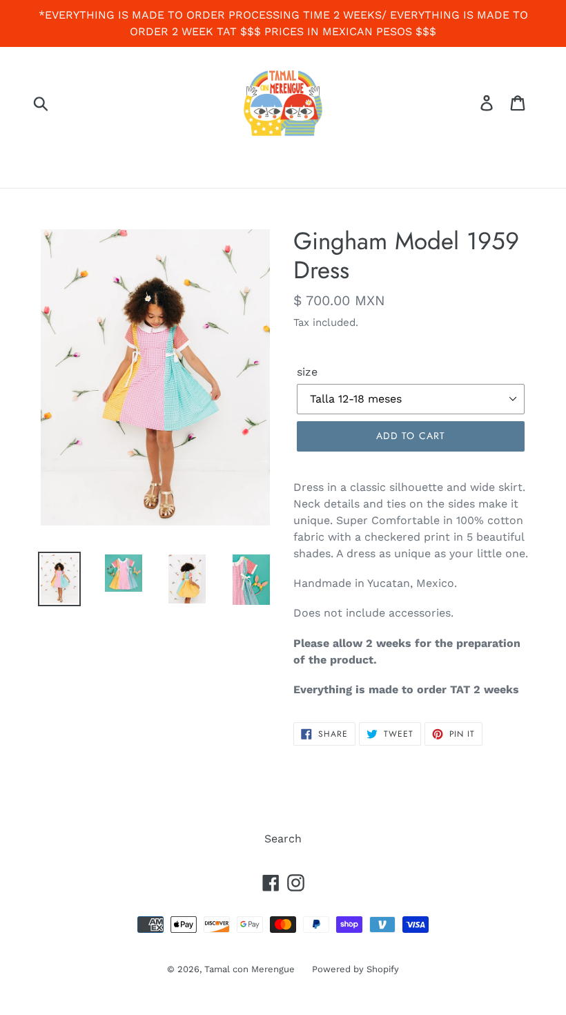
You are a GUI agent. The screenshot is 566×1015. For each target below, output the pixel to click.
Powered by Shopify (355, 969)
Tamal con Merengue (249, 969)
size (307, 371)
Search (283, 838)
